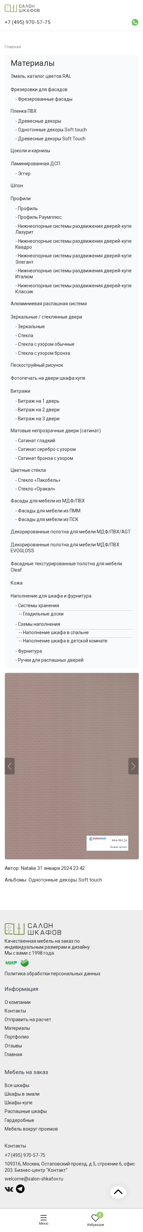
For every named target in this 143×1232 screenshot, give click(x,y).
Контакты (15, 1011)
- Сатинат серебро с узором (45, 449)
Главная (13, 1054)
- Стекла (24, 335)
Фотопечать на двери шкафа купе (48, 378)
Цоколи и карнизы (30, 150)
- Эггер (23, 173)
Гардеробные (19, 1120)
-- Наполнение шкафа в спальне (54, 632)
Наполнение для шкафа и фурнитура (51, 596)
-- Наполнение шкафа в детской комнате (63, 640)
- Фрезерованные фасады (43, 99)
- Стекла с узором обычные (44, 344)
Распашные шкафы (26, 1111)
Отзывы (13, 1045)
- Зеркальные (30, 326)
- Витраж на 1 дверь (37, 401)
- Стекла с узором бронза (42, 353)
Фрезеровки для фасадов (39, 89)
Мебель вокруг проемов (31, 1129)
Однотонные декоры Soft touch (65, 880)
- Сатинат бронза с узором (44, 458)
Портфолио (17, 1036)
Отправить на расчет (28, 1019)
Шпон (17, 185)
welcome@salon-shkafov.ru (34, 1178)
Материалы (33, 63)
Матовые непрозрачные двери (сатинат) (56, 430)
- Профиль (26, 208)
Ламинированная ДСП (35, 163)
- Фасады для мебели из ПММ (47, 510)
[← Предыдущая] (10, 766)
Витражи (20, 391)
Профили (21, 198)
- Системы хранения (37, 605)
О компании (18, 1002)
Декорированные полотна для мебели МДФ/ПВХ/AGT (71, 531)
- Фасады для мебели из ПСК (46, 519)
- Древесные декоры (38, 121)
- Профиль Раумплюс (38, 217)
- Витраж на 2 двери (37, 409)
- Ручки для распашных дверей (49, 660)
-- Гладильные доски (41, 613)
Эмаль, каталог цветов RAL (41, 76)
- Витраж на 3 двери (37, 418)
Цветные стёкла (28, 470)
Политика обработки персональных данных (52, 973)
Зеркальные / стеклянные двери (46, 317)
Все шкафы (17, 1085)
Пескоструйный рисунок (37, 365)
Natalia (28, 868)
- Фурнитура (28, 651)
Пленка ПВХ (24, 111)
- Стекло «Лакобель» (38, 480)
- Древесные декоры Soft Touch (50, 138)
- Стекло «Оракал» (35, 488)
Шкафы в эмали (22, 1094)
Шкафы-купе (19, 1102)
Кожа (17, 583)
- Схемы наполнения (37, 624)
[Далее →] (71, 766)
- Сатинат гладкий (35, 440)
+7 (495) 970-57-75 (25, 1155)
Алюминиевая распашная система (49, 303)
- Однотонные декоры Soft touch (51, 129)
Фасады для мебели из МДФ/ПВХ (48, 500)
